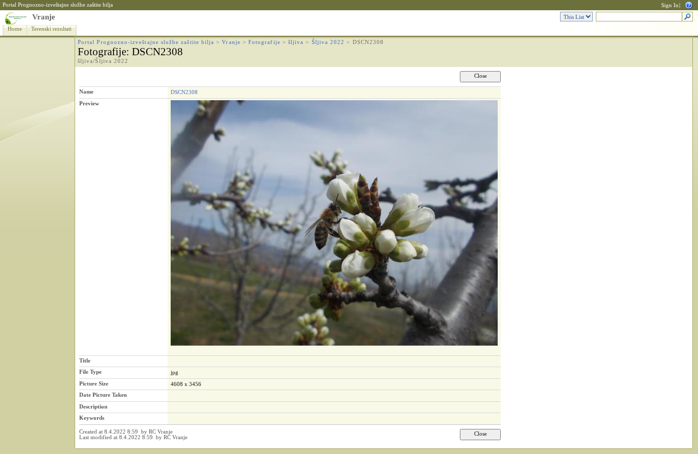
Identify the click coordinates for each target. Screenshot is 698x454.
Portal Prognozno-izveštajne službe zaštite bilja (58, 5)
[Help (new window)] (689, 4)
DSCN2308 (184, 92)
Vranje (43, 17)
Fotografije (264, 42)
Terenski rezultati (51, 29)
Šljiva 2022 (328, 42)
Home (15, 29)
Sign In (670, 5)
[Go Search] (687, 17)
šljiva (296, 42)
